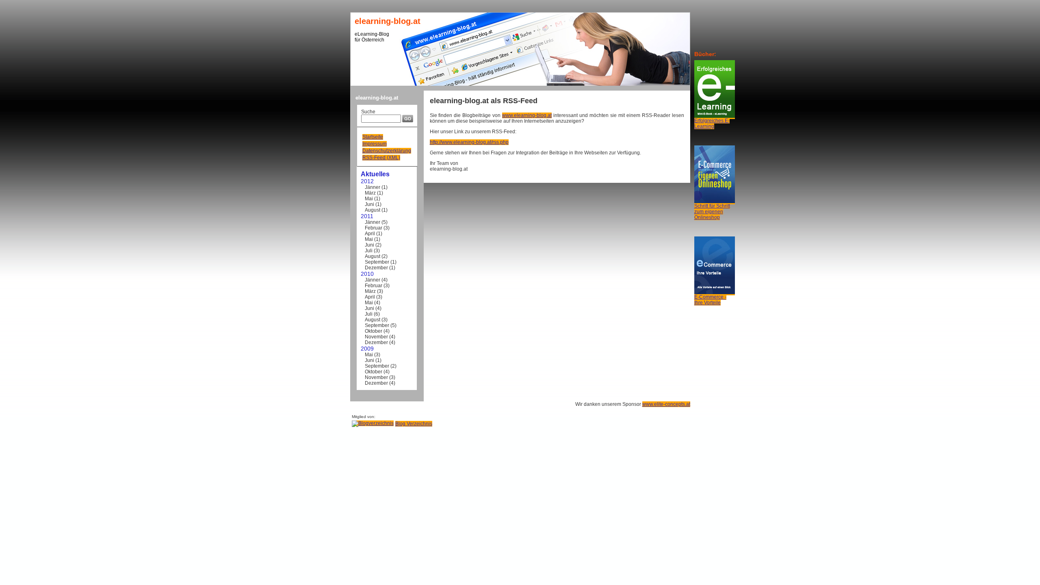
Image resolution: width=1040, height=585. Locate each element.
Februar (373, 228)
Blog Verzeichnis (413, 424)
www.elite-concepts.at (666, 404)
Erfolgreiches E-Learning (712, 123)
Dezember (376, 268)
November (376, 337)
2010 (367, 274)
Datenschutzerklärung (386, 151)
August (372, 210)
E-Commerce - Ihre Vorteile (710, 300)
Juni (369, 204)
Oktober (373, 331)
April (370, 233)
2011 (367, 216)
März (370, 193)
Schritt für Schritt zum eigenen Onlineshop (712, 211)
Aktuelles (375, 174)
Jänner (372, 187)
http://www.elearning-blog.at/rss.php (469, 142)
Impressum (374, 144)
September (377, 262)
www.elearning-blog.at (527, 115)
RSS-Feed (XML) (381, 157)
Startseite (372, 137)
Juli (369, 251)
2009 (367, 348)
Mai (369, 199)
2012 (367, 181)
